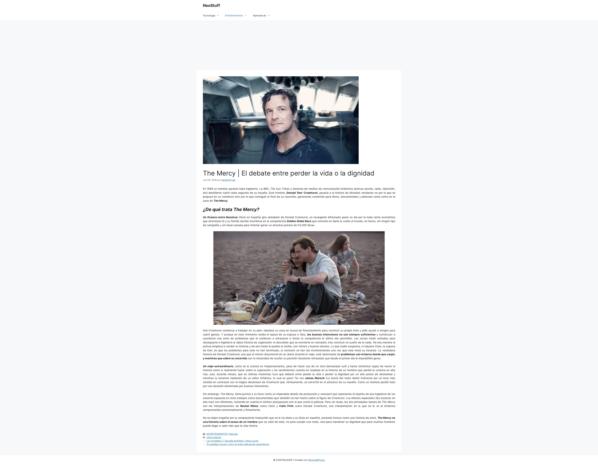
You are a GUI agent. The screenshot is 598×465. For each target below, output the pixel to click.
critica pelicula (213, 437)
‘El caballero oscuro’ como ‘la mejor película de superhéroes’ (237, 444)
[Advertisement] (299, 43)
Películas (233, 434)
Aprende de (259, 15)
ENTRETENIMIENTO (217, 434)
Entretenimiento (234, 15)
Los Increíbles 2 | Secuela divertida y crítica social (232, 440)
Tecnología (209, 15)
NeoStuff (211, 5)
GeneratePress (316, 459)
